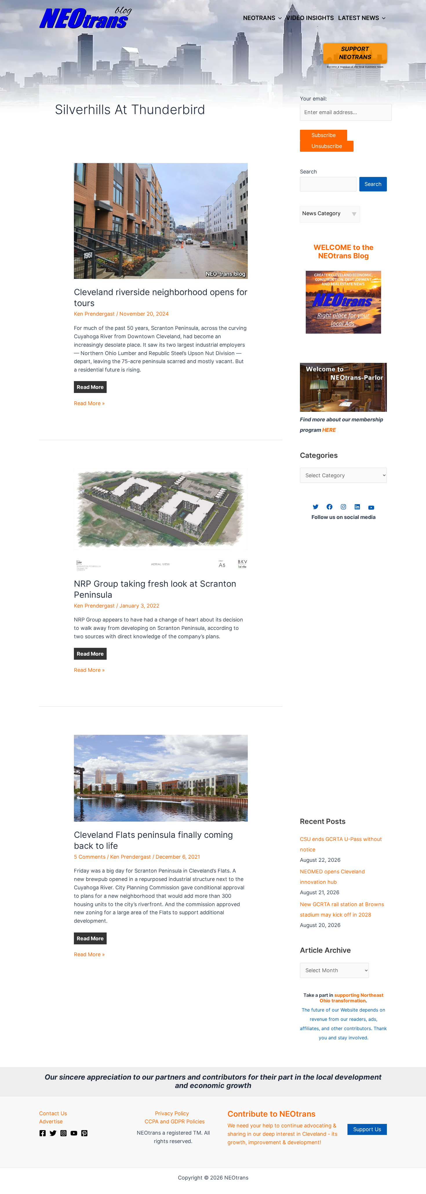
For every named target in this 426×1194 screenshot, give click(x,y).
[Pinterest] (84, 1133)
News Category (321, 213)
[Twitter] (53, 1133)
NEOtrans (259, 17)
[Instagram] (63, 1133)
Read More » (89, 404)
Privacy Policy (172, 1113)
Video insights (310, 17)
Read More (90, 387)
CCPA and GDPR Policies (175, 1121)
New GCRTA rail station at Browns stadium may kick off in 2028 (342, 909)
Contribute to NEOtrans (271, 1114)
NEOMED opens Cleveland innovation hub (332, 876)
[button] (278, 17)
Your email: (313, 99)
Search (308, 172)
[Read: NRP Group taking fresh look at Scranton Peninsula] (161, 519)
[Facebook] (42, 1133)
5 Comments (89, 857)
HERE (329, 430)
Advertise (51, 1121)
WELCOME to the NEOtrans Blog (344, 251)
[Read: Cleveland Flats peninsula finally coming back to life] (161, 778)
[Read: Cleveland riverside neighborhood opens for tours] (161, 220)
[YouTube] (73, 1133)
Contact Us (53, 1113)
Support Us (367, 1129)
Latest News (358, 17)
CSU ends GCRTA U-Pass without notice (341, 844)
